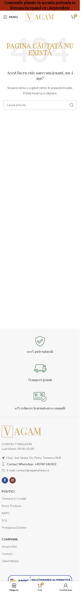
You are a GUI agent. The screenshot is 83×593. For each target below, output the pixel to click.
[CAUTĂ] (72, 105)
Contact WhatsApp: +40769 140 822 (31, 464)
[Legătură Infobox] (40, 345)
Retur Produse (11, 506)
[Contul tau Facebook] (5, 480)
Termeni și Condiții (14, 498)
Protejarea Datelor (14, 527)
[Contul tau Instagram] (12, 480)
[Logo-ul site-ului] (40, 17)
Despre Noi (9, 546)
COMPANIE (10, 539)
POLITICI (8, 491)
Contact (7, 554)
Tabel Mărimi (10, 561)
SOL (4, 520)
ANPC (6, 513)
